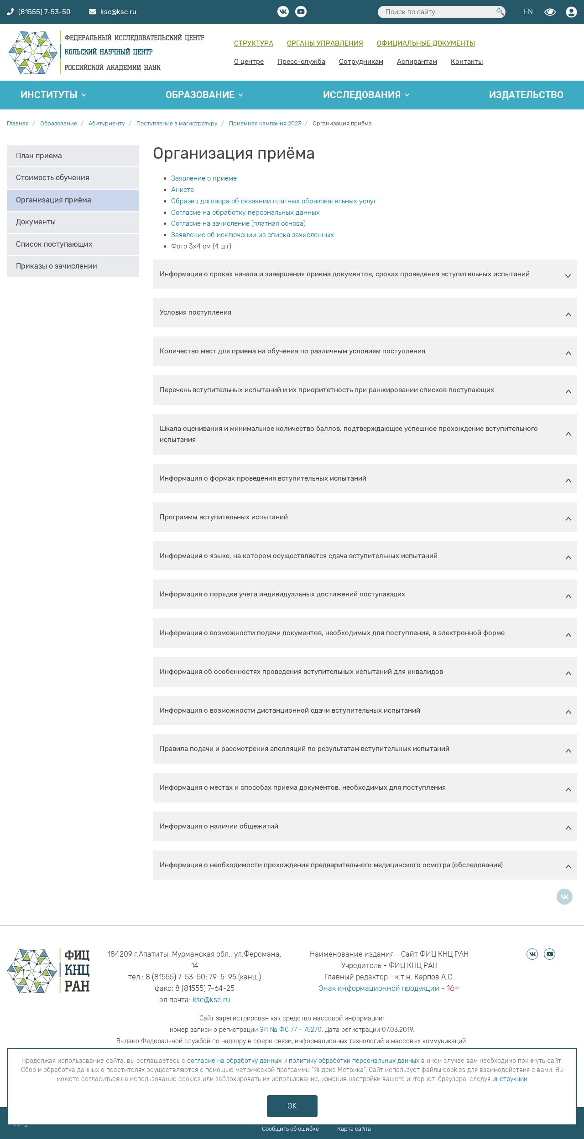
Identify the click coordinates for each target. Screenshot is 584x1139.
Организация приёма (53, 200)
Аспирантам (417, 61)
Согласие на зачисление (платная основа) (238, 223)
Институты (49, 94)
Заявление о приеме (204, 178)
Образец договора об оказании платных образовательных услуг (273, 201)
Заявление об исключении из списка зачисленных (252, 235)
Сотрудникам (361, 61)
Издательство (526, 94)
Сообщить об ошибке (290, 1128)
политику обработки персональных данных (354, 1061)
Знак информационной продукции (379, 988)
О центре (249, 61)
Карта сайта (354, 1128)
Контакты (467, 61)
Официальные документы (426, 43)
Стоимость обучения (52, 178)
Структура (253, 43)
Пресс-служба (301, 61)
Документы (36, 222)
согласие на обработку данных (234, 1061)
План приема (39, 155)
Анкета (182, 190)
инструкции (509, 1079)
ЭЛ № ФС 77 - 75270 (291, 1030)
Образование (200, 94)
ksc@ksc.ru (211, 999)
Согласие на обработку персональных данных (245, 212)
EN (528, 11)
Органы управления (325, 43)
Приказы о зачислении (56, 266)
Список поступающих (54, 244)
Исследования (362, 94)
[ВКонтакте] (565, 897)
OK (292, 1106)
